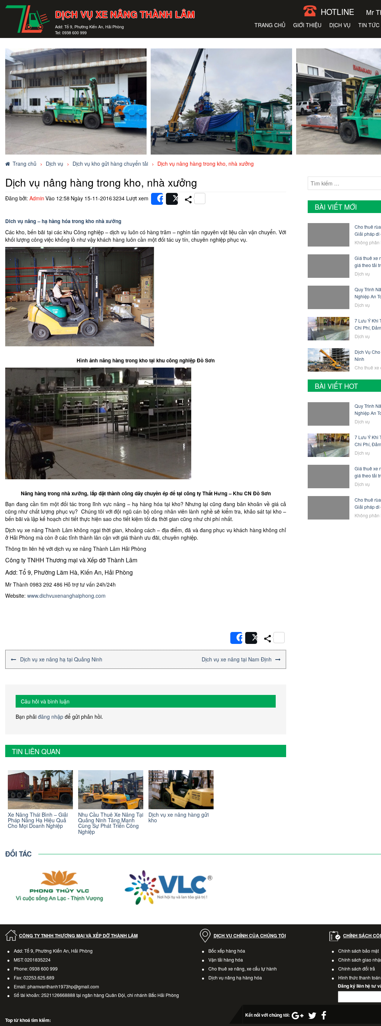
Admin (36, 198)
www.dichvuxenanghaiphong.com (66, 595)
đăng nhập (50, 716)
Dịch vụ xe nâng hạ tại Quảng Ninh (61, 659)
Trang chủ (269, 25)
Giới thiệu (307, 25)
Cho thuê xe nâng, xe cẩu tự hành (242, 968)
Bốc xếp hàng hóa (226, 950)
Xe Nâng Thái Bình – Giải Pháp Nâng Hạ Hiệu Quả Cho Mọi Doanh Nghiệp (38, 820)
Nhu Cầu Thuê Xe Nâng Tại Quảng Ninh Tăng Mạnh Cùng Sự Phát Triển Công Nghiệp (110, 823)
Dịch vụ (339, 25)
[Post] (171, 199)
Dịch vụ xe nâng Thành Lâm (125, 14)
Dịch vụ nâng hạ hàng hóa (235, 977)
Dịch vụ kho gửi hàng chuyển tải (110, 163)
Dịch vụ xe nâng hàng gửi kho (178, 817)
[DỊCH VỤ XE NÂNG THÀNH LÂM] (27, 18)
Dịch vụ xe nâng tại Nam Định (237, 659)
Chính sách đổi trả (356, 968)
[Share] (157, 199)
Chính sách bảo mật (358, 950)
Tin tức (369, 25)
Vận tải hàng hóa (225, 959)
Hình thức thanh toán (359, 977)
